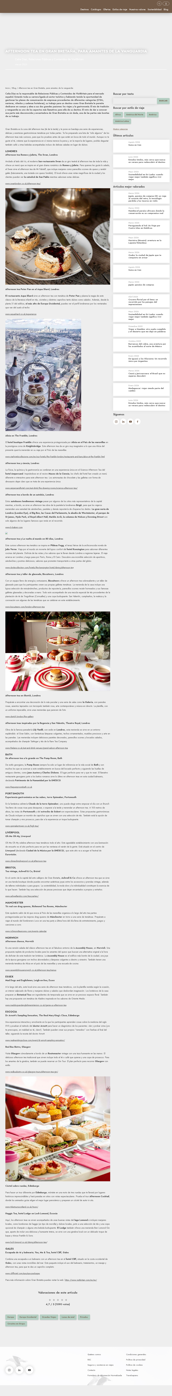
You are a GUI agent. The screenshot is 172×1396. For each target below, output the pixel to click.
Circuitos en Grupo (16, 1323)
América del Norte (134, 114)
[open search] (159, 3)
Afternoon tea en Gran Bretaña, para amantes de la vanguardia (46, 88)
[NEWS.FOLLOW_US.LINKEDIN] (123, 421)
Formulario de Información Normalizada (105, 1375)
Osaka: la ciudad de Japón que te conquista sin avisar (144, 256)
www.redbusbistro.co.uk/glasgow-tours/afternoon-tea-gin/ (31, 1071)
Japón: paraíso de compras (141, 284)
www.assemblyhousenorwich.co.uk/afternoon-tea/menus (30, 970)
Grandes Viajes (49, 1317)
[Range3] (58, 1300)
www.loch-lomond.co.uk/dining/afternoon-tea (25, 1242)
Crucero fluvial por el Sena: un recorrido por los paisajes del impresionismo (143, 302)
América (152, 114)
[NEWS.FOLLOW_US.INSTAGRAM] (116, 421)
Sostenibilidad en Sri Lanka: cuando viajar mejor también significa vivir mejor (145, 177)
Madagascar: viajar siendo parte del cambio (146, 389)
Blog (166, 9)
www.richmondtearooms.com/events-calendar (26, 931)
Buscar (163, 100)
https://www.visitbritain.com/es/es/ (81, 1280)
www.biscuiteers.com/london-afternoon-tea (25, 606)
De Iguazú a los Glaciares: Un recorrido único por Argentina (147, 360)
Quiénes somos (94, 1354)
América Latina (122, 121)
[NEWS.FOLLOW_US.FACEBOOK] (137, 421)
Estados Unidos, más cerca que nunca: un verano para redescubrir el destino (147, 161)
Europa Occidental (28, 1317)
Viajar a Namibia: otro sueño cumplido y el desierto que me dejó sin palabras (147, 330)
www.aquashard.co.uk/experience (20, 314)
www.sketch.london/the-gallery (19, 716)
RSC (89, 1359)
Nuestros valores (137, 9)
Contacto (91, 1370)
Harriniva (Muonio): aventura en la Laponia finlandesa (144, 241)
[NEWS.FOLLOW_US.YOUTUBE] (130, 421)
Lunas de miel (68, 1317)
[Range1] (50, 1300)
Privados (84, 1317)
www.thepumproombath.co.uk (18, 787)
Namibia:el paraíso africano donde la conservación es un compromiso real (146, 212)
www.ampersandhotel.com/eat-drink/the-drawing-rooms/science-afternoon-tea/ (41, 488)
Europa (11, 1317)
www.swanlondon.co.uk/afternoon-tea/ (23, 183)
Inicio (7, 88)
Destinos (84, 9)
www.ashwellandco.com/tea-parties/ (22, 896)
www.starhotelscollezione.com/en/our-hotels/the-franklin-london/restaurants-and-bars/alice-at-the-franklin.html (55, 456)
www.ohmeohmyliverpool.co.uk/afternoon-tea (25, 861)
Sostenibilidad (155, 9)
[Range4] (62, 1300)
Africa (118, 114)
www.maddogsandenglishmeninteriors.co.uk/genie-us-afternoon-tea (35, 1005)
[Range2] (54, 1300)
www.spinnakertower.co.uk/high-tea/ (22, 826)
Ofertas (106, 9)
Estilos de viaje (120, 9)
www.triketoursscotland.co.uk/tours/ (21, 1206)
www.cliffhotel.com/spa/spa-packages (22, 1273)
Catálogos (96, 9)
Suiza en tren (134, 144)
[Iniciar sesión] (166, 4)
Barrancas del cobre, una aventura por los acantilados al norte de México (147, 345)
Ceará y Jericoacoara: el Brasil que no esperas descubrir (146, 374)
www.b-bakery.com (14, 527)
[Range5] (66, 1300)
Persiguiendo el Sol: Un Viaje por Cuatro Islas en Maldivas (144, 227)
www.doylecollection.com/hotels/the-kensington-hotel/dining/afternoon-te (39, 567)
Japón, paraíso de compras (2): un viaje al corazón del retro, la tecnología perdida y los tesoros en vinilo (147, 198)
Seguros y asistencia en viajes (101, 1364)
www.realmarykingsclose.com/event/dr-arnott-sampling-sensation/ (35, 1040)
